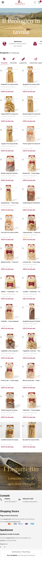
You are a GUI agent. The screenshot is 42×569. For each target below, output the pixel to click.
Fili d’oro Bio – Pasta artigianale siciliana (13, 380)
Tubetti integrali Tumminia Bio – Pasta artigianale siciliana (19, 410)
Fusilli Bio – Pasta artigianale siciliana (13, 321)
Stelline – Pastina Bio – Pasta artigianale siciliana (16, 291)
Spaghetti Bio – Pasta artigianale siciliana (14, 203)
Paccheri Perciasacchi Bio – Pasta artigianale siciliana (18, 232)
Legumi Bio (23, 63)
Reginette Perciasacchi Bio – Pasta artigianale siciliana (18, 84)
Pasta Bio (4, 63)
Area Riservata (16, 552)
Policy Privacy (26, 552)
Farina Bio (13, 63)
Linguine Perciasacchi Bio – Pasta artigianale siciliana (18, 143)
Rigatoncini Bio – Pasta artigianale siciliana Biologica (18, 262)
